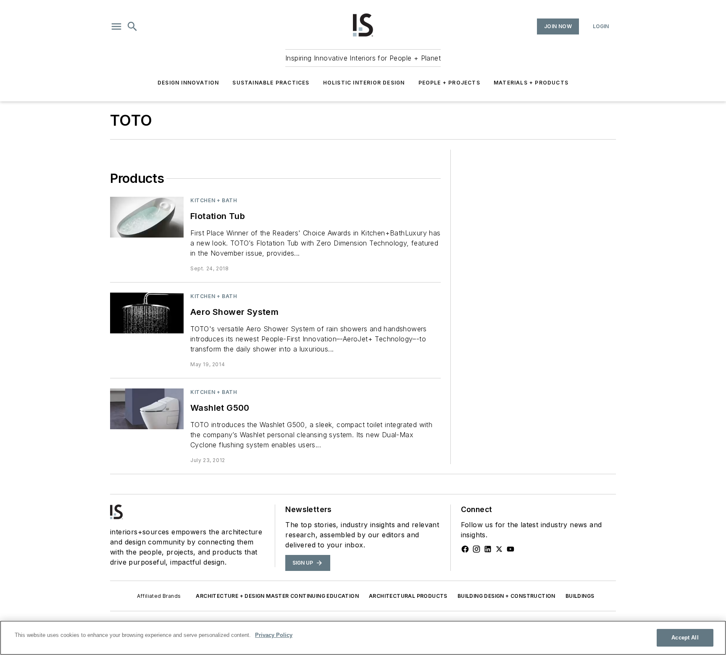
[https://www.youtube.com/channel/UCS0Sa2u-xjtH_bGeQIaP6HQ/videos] (510, 549)
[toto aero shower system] (147, 313)
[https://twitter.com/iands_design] (499, 549)
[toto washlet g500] (147, 408)
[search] (132, 26)
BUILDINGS (580, 596)
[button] (116, 26)
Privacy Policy (273, 635)
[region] (363, 638)
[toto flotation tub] (147, 217)
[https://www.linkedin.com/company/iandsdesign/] (488, 549)
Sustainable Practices (270, 82)
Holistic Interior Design (364, 82)
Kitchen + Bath (213, 200)
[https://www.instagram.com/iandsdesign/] (476, 549)
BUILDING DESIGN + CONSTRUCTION (506, 596)
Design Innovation (188, 82)
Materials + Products (531, 82)
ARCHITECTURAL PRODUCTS (408, 596)
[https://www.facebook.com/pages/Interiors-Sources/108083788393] (465, 549)
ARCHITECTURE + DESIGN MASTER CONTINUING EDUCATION (277, 596)
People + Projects (449, 82)
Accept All (684, 637)
